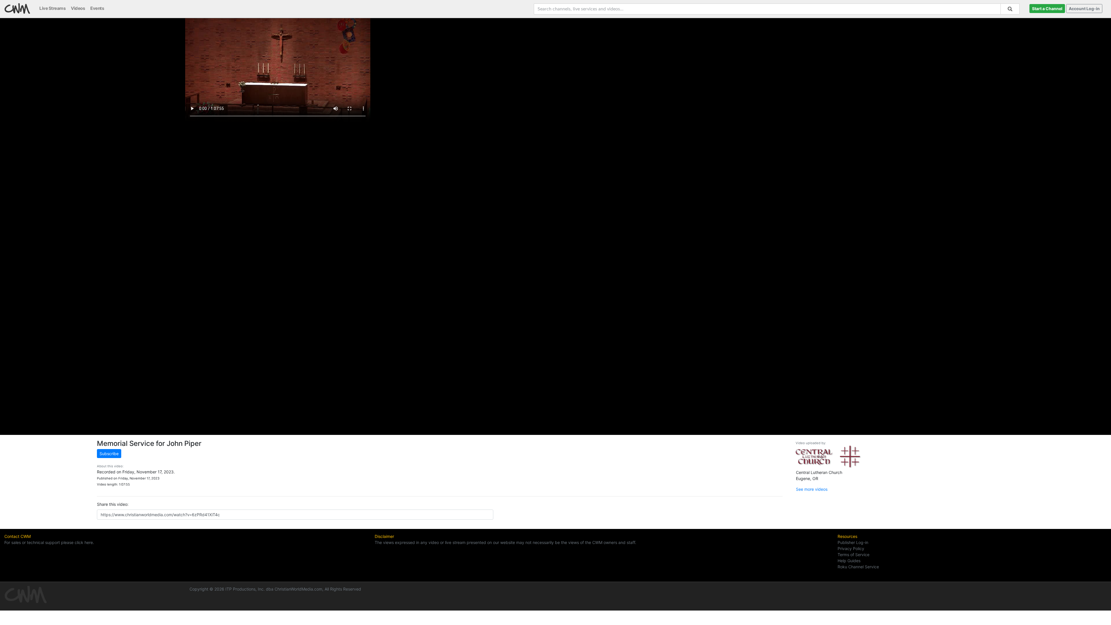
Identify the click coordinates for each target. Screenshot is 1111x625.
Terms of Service (853, 554)
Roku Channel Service (858, 566)
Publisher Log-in (853, 542)
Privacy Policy (851, 548)
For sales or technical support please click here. (49, 542)
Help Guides (849, 560)
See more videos (811, 489)
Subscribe (109, 453)
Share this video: (112, 504)
